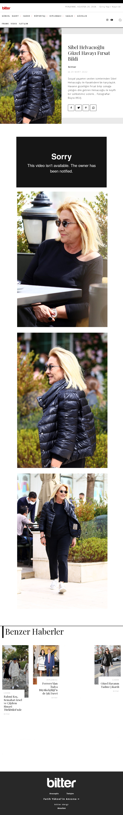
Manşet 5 (86, 42)
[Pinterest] (86, 108)
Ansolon (61, 808)
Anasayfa (54, 793)
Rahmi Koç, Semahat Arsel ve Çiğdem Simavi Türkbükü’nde (13, 703)
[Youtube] (112, 20)
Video (99, 42)
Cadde (73, 42)
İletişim (70, 793)
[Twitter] (78, 108)
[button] (120, 20)
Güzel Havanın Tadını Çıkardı (110, 685)
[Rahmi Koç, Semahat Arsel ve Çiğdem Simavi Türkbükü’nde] (15, 671)
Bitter (72, 67)
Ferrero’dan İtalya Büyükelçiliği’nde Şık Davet (48, 688)
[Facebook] (71, 108)
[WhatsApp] (93, 108)
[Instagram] (107, 20)
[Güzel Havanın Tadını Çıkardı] (107, 664)
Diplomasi (52, 680)
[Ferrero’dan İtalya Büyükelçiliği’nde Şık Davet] (46, 664)
